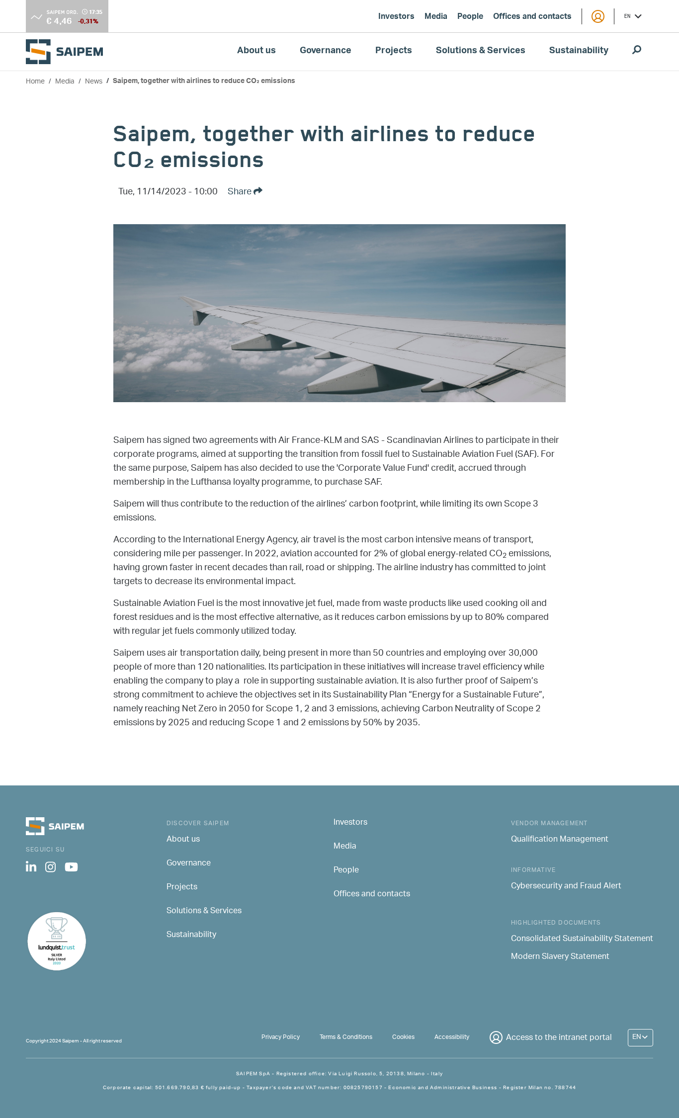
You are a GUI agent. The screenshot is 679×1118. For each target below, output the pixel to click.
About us (256, 52)
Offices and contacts (532, 17)
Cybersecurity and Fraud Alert (566, 887)
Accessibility (451, 1037)
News (93, 81)
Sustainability (578, 52)
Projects (393, 52)
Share (241, 192)
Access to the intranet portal (559, 1038)
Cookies (403, 1037)
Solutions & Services (480, 52)
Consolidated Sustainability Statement (582, 940)
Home (35, 81)
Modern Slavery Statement (560, 957)
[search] (636, 52)
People (470, 17)
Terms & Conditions (346, 1037)
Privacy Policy (280, 1037)
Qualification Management (559, 840)
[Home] (68, 51)
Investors (396, 17)
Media (435, 17)
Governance (325, 52)
